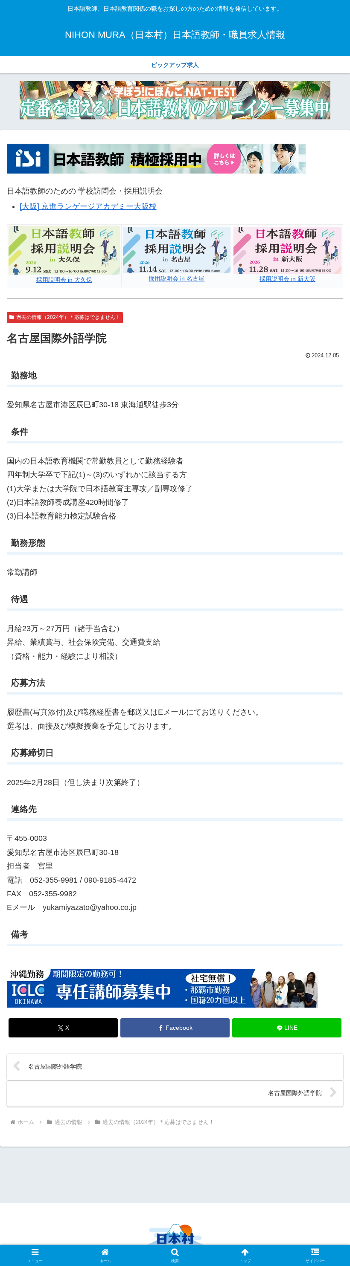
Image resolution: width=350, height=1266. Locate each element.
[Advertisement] (175, 1173)
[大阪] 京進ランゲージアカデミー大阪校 (88, 206)
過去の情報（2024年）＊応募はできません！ (68, 317)
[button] (323, 1137)
